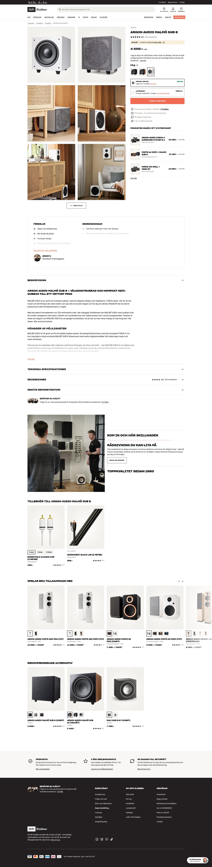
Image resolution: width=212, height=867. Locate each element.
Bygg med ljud (172, 2)
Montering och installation (167, 803)
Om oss (129, 799)
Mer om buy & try (144, 769)
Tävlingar (129, 813)
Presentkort (161, 794)
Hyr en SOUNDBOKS (164, 808)
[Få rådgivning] (205, 860)
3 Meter (31, 552)
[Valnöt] (142, 72)
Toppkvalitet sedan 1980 (130, 459)
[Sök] (59, 9)
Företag (182, 2)
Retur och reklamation (103, 803)
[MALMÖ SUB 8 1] (51, 55)
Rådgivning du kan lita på (131, 449)
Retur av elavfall (163, 813)
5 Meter (39, 552)
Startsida (31, 23)
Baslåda (48, 23)
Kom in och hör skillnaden (132, 440)
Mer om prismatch (43, 769)
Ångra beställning (102, 808)
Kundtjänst (162, 2)
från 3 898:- (158, 42)
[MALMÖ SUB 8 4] (101, 113)
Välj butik (153, 84)
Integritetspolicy (101, 822)
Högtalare (39, 23)
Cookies (160, 822)
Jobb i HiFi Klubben (133, 817)
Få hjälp (104, 402)
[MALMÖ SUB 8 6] (101, 172)
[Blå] (166, 633)
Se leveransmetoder (163, 93)
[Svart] (134, 72)
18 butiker (164, 109)
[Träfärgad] (81, 633)
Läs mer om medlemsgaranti (102, 769)
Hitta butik (130, 794)
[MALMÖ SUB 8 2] (101, 55)
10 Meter (49, 552)
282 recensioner (151, 37)
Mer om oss (55, 840)
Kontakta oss (100, 794)
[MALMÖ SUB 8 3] (51, 113)
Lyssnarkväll (130, 808)
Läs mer (143, 61)
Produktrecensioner (164, 817)
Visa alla (133, 178)
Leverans (98, 813)
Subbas (133, 27)
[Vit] (150, 72)
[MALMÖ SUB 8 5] (51, 172)
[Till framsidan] (37, 9)
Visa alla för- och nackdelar (45, 250)
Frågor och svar (101, 799)
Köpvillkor (98, 817)
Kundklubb (130, 803)
